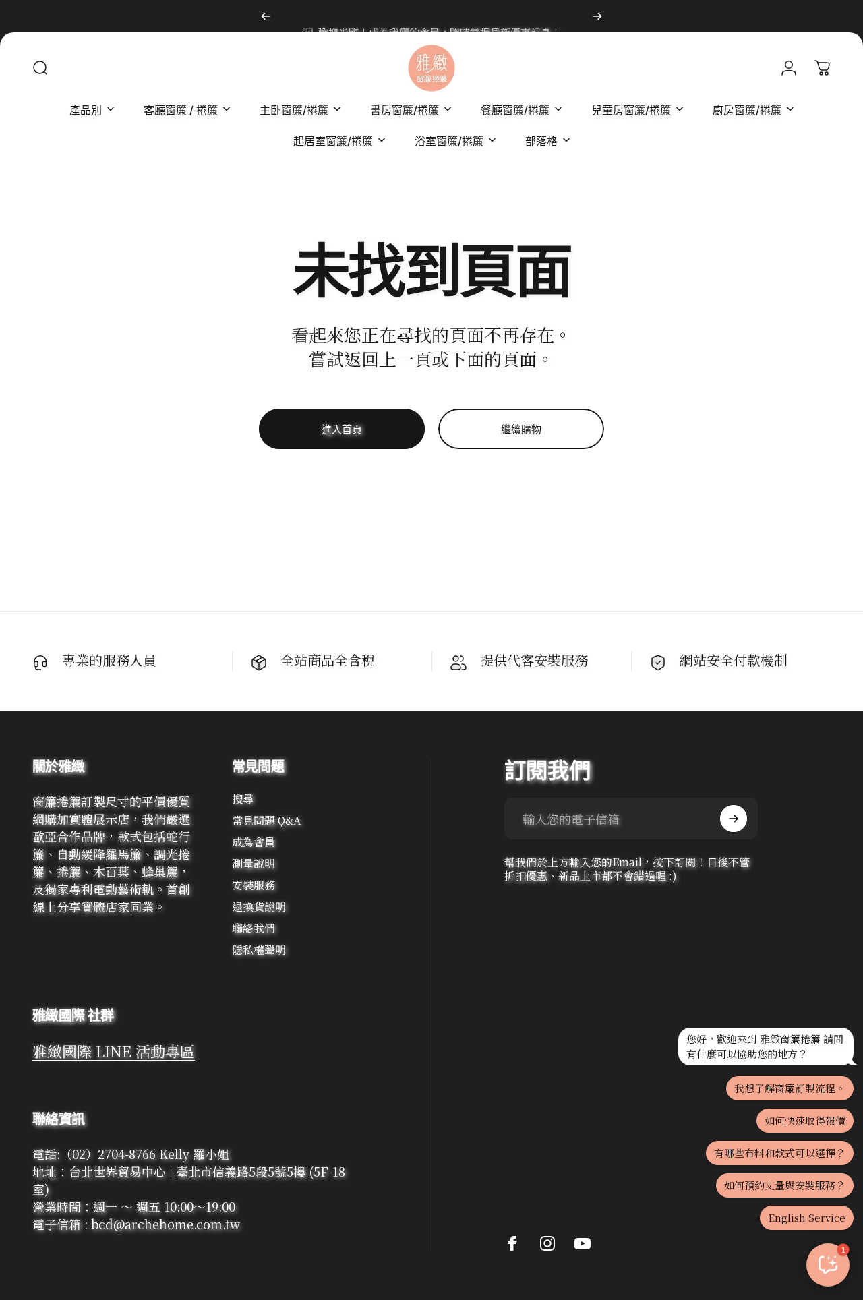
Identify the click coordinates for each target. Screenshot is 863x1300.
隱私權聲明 (259, 950)
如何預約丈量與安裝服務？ (784, 1185)
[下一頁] (597, 16)
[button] (828, 1265)
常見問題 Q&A (266, 820)
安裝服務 (253, 885)
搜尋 (243, 799)
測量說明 (253, 863)
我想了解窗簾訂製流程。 (789, 1088)
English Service (806, 1217)
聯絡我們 (253, 928)
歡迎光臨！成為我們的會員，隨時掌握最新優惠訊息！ (439, 16)
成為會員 (253, 842)
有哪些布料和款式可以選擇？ (779, 1153)
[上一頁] (265, 16)
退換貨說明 (259, 907)
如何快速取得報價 (805, 1120)
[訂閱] (733, 818)
